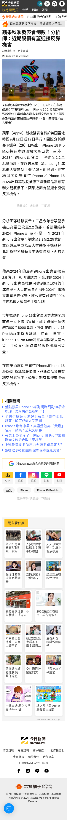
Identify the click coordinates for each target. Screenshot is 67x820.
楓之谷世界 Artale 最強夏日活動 (48, 707)
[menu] (63, 10)
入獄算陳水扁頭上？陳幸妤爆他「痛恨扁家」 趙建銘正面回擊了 (33, 548)
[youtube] (46, 771)
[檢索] (54, 4)
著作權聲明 (57, 750)
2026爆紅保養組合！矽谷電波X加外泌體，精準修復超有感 (48, 613)
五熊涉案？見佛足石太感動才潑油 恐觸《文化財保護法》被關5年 (33, 576)
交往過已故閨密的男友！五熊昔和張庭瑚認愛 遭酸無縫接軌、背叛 (33, 670)
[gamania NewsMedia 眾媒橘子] (33, 786)
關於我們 (33, 756)
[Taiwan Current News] (39, 4)
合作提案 (48, 756)
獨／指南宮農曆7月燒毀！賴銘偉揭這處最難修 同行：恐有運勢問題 (13, 548)
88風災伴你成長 (40, 17)
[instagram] (28, 771)
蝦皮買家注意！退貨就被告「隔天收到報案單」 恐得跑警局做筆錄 (17, 613)
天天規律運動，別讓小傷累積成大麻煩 (53, 548)
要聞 (45, 10)
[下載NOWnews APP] (47, 4)
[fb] (18, 771)
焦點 (25, 10)
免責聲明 (23, 750)
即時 (35, 10)
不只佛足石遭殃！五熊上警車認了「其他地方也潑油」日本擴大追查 (13, 642)
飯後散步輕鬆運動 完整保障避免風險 (13, 672)
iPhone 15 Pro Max (48, 490)
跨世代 (62, 17)
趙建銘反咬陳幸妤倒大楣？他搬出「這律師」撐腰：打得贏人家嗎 (53, 576)
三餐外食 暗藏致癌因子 (53, 642)
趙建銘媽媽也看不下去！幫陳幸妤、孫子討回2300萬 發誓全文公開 (33, 642)
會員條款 (18, 756)
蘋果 (9, 490)
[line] (37, 771)
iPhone (24, 490)
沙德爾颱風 (10, 9)
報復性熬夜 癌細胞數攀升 (13, 578)
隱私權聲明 (40, 750)
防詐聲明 (8, 750)
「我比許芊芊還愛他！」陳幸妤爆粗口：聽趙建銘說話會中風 (53, 670)
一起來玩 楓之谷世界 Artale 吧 (18, 707)
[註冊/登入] (62, 4)
